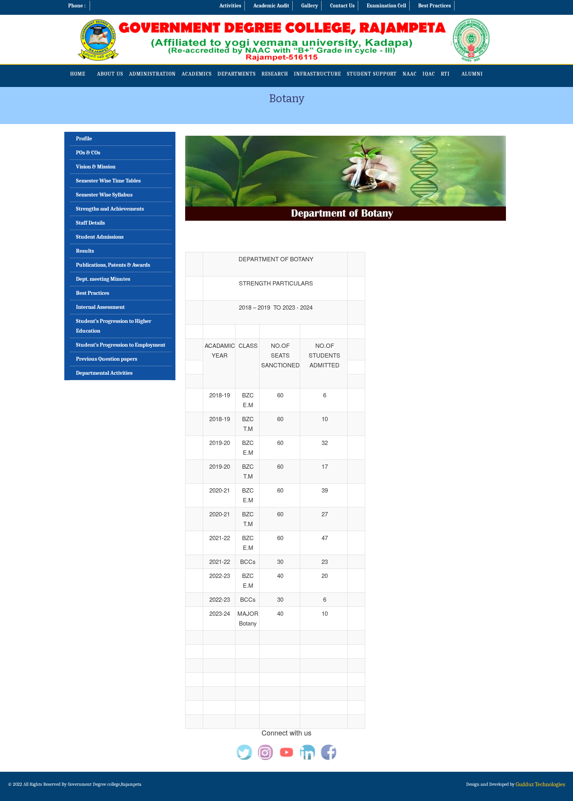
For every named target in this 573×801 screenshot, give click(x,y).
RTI (445, 74)
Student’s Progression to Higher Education (113, 326)
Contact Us (342, 6)
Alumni (472, 74)
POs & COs (88, 152)
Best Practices (434, 6)
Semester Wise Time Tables (108, 180)
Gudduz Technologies (540, 784)
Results (85, 251)
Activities (230, 6)
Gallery (309, 6)
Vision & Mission (95, 166)
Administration (152, 74)
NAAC (410, 74)
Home (77, 74)
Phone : (77, 6)
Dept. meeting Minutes (103, 279)
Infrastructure (317, 74)
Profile (84, 138)
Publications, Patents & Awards (113, 265)
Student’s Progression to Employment (120, 345)
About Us (110, 74)
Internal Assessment (100, 307)
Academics (197, 74)
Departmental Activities (104, 373)
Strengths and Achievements (110, 209)
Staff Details (90, 223)
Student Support (372, 74)
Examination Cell (386, 6)
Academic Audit (271, 6)
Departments (237, 74)
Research (275, 74)
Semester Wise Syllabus (104, 194)
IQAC (429, 74)
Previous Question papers (106, 359)
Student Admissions (100, 237)
